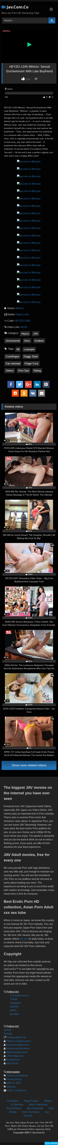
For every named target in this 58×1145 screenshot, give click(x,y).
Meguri (48, 1101)
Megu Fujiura (31, 1101)
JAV (35, 333)
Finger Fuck (31, 363)
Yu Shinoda (16, 1104)
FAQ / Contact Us (16, 1090)
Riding (37, 370)
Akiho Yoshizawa (38, 1104)
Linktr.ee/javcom (15, 1056)
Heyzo (25, 333)
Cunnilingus (12, 356)
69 (18, 349)
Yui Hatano (12, 1101)
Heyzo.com (22, 314)
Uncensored (13, 340)
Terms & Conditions (17, 1075)
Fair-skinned (13, 363)
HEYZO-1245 (22, 320)
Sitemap (10, 1086)
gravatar (14, 1014)
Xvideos (39, 340)
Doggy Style (31, 356)
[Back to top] (53, 1122)
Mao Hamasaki (35, 1108)
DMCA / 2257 (13, 1083)
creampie (29, 349)
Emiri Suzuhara (30, 1112)
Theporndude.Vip (16, 1037)
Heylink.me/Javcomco (18, 1048)
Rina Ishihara (13, 1108)
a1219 (23, 327)
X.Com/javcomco (19, 995)
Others (10, 370)
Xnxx (27, 340)
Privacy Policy (14, 1079)
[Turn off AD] (51, 1143)
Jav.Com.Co (17, 7)
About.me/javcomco (17, 1052)
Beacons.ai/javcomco (17, 1044)
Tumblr (13, 999)
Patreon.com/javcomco (18, 1041)
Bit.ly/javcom (13, 1059)
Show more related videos (29, 765)
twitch (13, 1010)
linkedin (14, 1006)
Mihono (19, 308)
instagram (15, 1003)
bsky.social (12, 1063)
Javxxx (7, 1030)
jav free (24, 938)
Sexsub (8, 1033)
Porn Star (23, 370)
